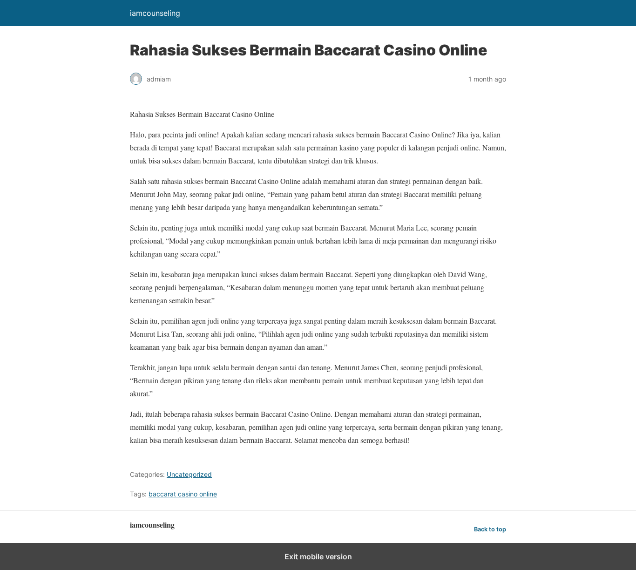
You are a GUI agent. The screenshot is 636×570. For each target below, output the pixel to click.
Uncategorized (189, 474)
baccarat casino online (183, 494)
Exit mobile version (318, 556)
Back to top (490, 529)
